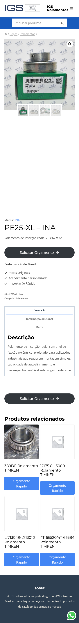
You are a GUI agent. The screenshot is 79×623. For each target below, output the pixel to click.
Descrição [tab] (39, 310)
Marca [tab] (39, 327)
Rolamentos (21, 298)
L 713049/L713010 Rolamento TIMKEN (19, 542)
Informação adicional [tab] (39, 319)
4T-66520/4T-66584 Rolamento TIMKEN (57, 542)
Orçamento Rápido (21, 484)
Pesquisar (63, 23)
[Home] (5, 34)
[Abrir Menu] (71, 8)
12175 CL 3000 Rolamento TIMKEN (52, 470)
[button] (70, 44)
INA (17, 220)
